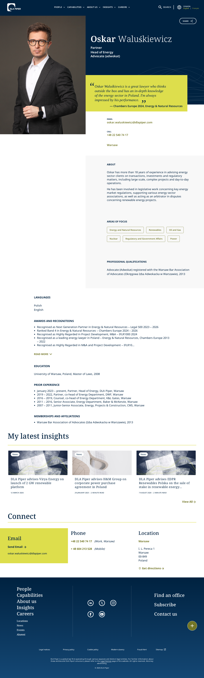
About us (92, 7)
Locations (22, 621)
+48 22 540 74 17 (117, 135)
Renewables (155, 229)
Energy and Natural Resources (125, 229)
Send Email (15, 547)
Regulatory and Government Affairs (143, 238)
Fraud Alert (142, 649)
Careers (122, 7)
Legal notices (44, 649)
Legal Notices (105, 661)
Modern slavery (117, 649)
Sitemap (159, 649)
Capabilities (74, 7)
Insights (108, 7)
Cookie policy (92, 649)
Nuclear (114, 238)
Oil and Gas (175, 229)
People (58, 7)
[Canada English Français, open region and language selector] (179, 7)
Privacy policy (68, 649)
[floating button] (192, 626)
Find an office (169, 595)
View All (187, 501)
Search (167, 7)
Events (20, 630)
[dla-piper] (14, 7)
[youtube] (102, 614)
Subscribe (165, 604)
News (20, 625)
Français (195, 8)
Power (173, 238)
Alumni (21, 634)
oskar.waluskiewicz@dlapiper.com (129, 122)
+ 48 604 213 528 (81, 549)
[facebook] (91, 614)
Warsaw (112, 145)
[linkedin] (91, 603)
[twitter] (102, 603)
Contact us (165, 614)
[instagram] (113, 603)
